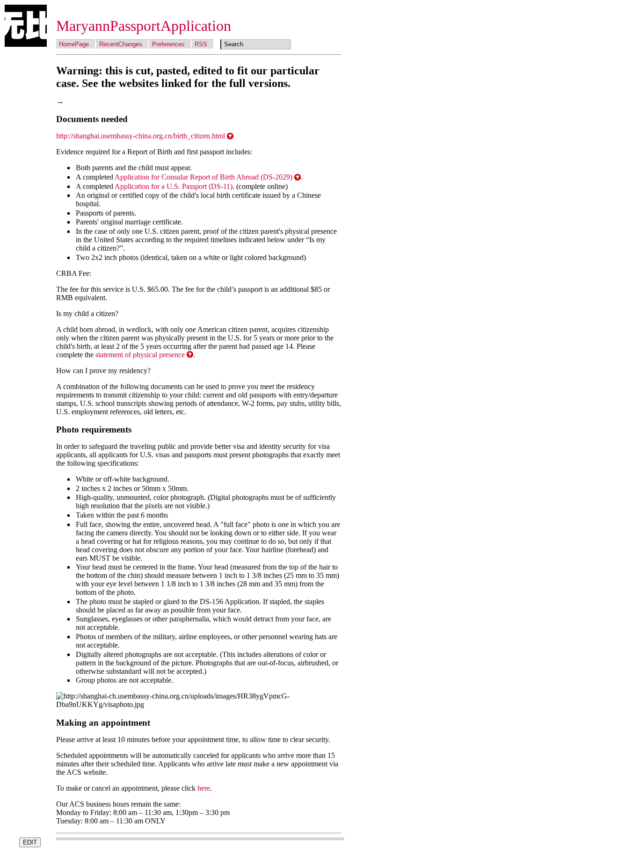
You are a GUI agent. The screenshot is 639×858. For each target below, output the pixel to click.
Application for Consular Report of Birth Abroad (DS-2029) (203, 177)
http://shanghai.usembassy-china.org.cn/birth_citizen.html (140, 136)
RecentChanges (120, 44)
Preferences (168, 44)
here (203, 788)
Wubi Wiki (26, 26)
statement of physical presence (140, 355)
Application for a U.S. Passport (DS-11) (173, 186)
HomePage (74, 44)
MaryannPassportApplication (143, 25)
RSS (201, 44)
